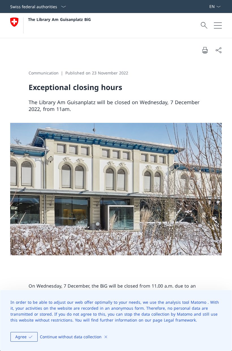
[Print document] (205, 50)
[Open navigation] (217, 25)
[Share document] (218, 50)
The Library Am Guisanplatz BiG (59, 19)
